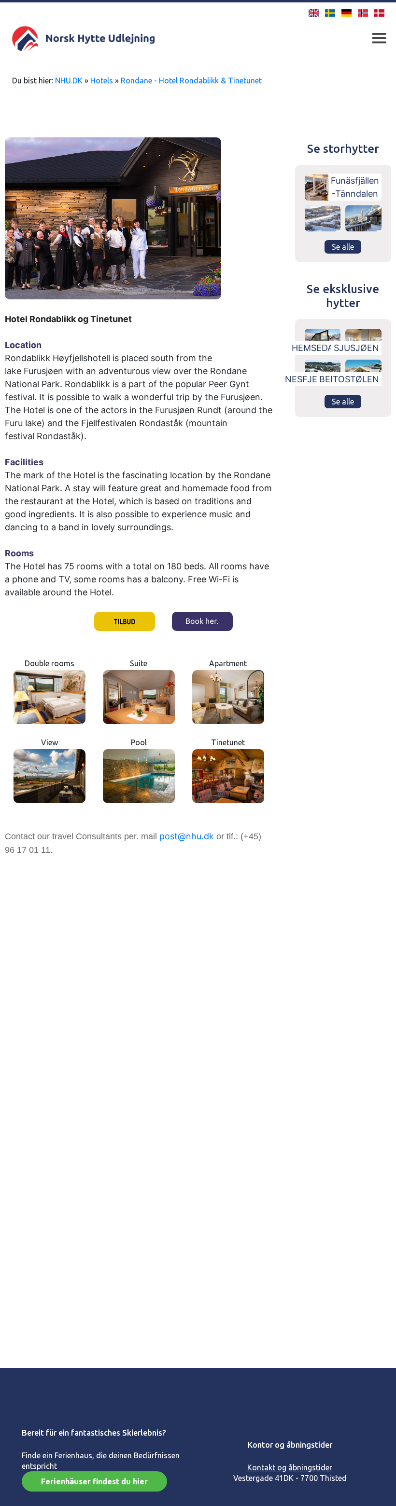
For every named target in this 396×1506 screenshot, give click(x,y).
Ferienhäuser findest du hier (94, 1481)
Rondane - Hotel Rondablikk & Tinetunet (191, 80)
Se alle (343, 246)
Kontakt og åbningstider (289, 1467)
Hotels (101, 80)
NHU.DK (69, 80)
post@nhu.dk (186, 836)
